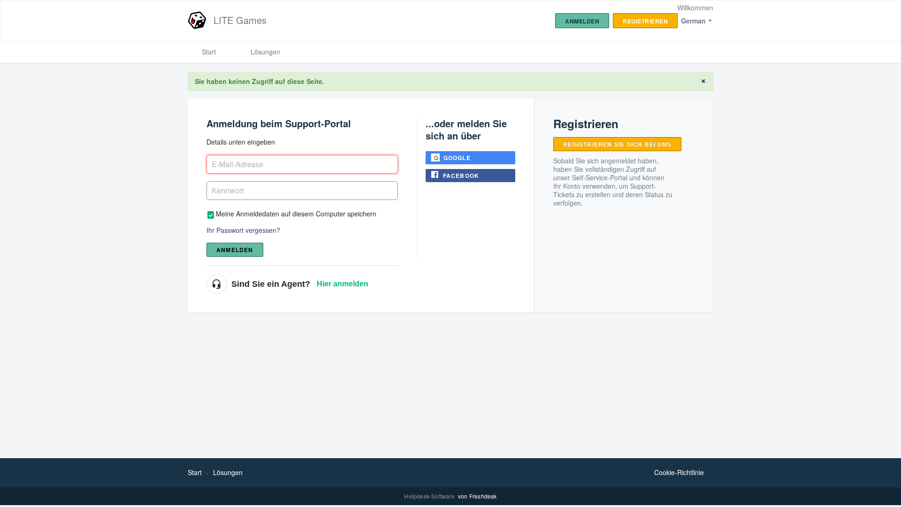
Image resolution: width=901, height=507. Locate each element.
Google (457, 158)
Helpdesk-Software (430, 496)
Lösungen (265, 51)
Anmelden (234, 250)
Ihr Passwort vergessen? (243, 230)
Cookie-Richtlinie (679, 472)
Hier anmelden (342, 284)
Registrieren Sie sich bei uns (617, 144)
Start (209, 51)
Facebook (461, 175)
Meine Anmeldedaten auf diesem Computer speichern (296, 213)
